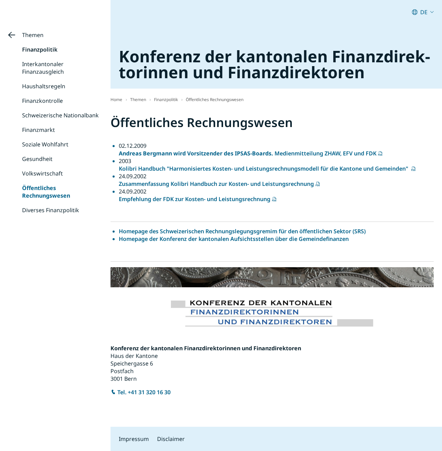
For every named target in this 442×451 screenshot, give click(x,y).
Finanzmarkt (38, 130)
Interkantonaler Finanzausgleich (43, 67)
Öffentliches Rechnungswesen (46, 191)
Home (116, 99)
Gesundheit (37, 159)
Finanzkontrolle (42, 101)
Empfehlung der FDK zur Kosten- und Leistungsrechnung (194, 199)
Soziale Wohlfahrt (45, 144)
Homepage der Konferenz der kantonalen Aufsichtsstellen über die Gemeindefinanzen (234, 239)
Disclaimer (171, 439)
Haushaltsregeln (43, 86)
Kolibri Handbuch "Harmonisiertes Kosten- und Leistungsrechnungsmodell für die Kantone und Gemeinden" (264, 168)
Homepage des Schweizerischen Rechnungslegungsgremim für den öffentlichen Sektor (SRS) (242, 231)
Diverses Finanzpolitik (50, 210)
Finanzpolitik (39, 49)
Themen (33, 35)
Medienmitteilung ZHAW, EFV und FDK (247, 153)
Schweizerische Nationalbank (60, 115)
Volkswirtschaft (42, 173)
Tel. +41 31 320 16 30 (144, 392)
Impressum (134, 439)
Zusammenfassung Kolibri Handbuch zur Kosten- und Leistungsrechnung (216, 184)
